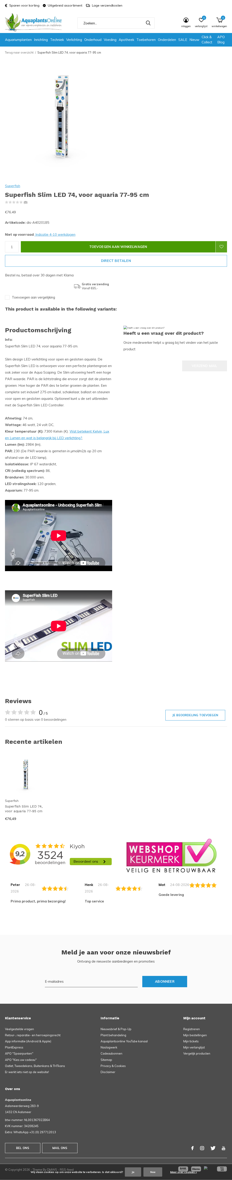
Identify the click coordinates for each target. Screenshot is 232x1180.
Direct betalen (116, 261)
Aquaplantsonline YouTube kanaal (124, 1041)
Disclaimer (108, 1072)
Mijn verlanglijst (194, 1047)
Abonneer (164, 981)
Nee (152, 1172)
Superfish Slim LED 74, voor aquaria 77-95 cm (24, 808)
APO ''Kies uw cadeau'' (21, 1060)
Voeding (110, 40)
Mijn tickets (191, 1041)
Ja (133, 1172)
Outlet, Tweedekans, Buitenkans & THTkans (35, 1066)
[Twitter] (212, 1148)
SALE (182, 40)
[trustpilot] (171, 855)
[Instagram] (202, 1148)
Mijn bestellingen (195, 1035)
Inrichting (41, 40)
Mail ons (59, 1148)
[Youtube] (223, 1148)
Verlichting (74, 40)
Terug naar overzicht (19, 52)
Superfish (12, 186)
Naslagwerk (109, 1047)
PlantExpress (14, 1047)
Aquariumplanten (18, 40)
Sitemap (106, 1060)
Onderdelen (167, 40)
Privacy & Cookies (113, 1066)
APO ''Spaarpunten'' (19, 1053)
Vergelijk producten (196, 1053)
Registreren (191, 1029)
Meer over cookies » (183, 1172)
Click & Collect (207, 39)
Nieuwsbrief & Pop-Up (116, 1029)
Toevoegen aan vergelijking (33, 297)
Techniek (57, 40)
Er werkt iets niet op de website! (27, 1072)
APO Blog (221, 39)
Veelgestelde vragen (19, 1029)
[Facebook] (192, 1148)
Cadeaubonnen (111, 1053)
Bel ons (22, 1148)
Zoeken (148, 23)
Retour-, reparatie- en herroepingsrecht (32, 1035)
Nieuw (194, 40)
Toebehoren (146, 40)
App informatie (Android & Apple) (28, 1041)
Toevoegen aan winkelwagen (118, 247)
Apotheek (126, 40)
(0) (25, 202)
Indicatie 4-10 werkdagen (54, 234)
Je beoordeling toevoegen (195, 715)
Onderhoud (93, 40)
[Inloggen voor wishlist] (221, 246)
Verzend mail (204, 366)
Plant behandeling (113, 1035)
